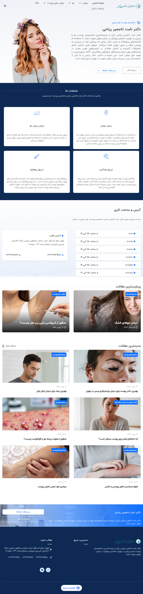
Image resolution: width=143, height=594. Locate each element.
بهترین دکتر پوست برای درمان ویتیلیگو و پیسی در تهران (112, 391)
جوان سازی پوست (55, 3)
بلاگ (37, 3)
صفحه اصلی (98, 3)
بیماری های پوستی (130, 355)
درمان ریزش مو (37, 125)
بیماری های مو (131, 294)
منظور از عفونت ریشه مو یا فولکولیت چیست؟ (45, 439)
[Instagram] (48, 570)
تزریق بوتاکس (106, 169)
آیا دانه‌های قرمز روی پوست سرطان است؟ (118, 439)
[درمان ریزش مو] (36, 113)
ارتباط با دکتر (98, 8)
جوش (85, 3)
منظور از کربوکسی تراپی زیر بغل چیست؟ (43, 323)
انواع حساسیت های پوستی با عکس (121, 486)
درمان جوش (106, 125)
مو (73, 3)
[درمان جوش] (106, 113)
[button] (5, 6)
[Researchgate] (42, 570)
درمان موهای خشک (126, 323)
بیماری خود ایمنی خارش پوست (52, 486)
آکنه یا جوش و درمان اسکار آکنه (126, 402)
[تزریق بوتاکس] (106, 157)
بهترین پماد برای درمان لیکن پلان (51, 391)
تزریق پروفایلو (36, 169)
